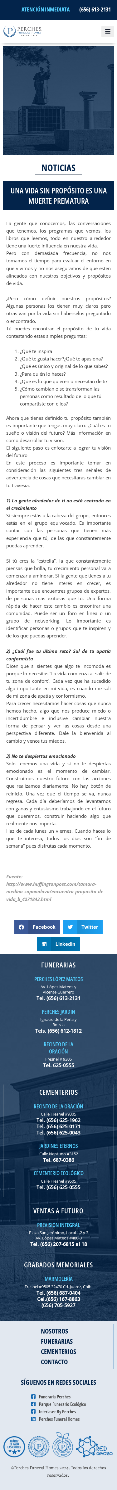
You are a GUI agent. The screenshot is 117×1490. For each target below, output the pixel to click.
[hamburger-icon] (107, 32)
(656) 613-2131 (95, 9)
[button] (37, 927)
